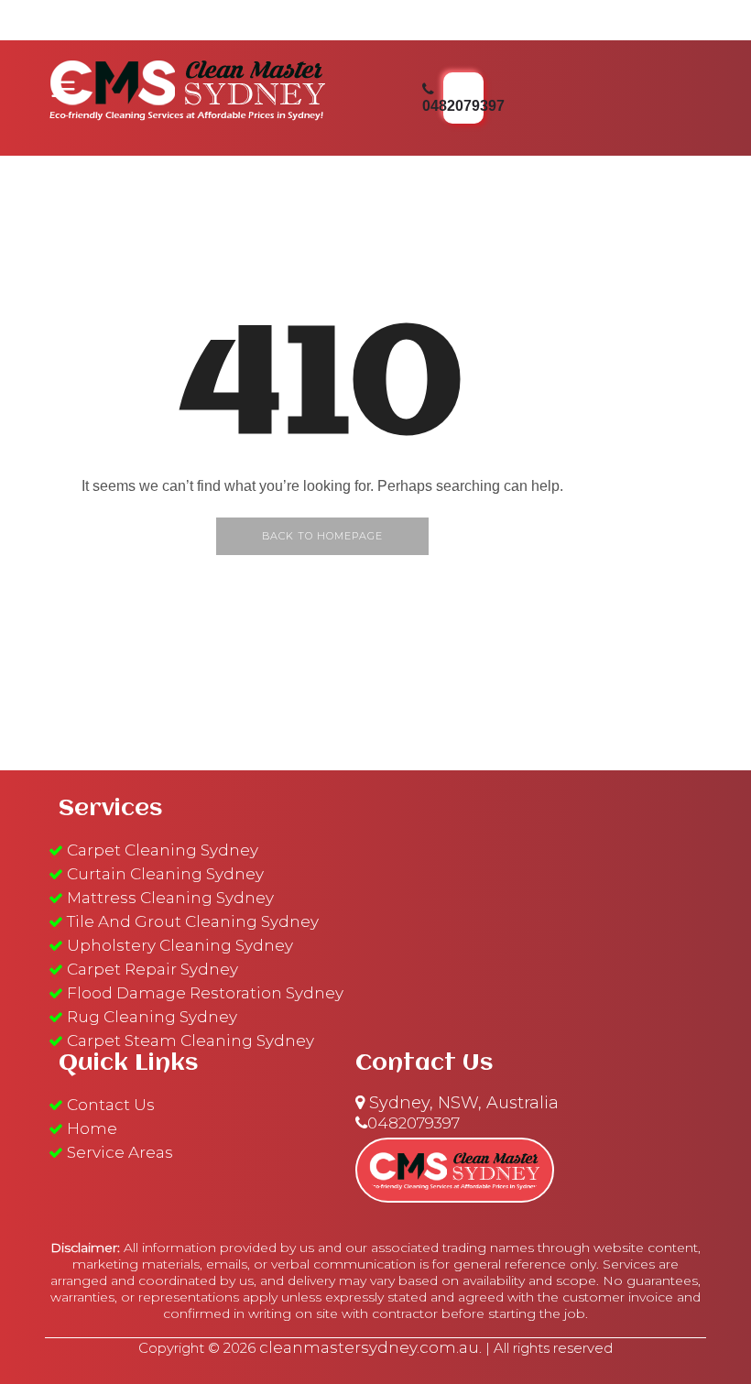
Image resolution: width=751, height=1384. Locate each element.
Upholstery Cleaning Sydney (180, 945)
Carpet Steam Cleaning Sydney (190, 1040)
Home (92, 1128)
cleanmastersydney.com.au (369, 1347)
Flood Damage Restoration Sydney (205, 993)
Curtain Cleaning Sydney (165, 874)
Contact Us (111, 1104)
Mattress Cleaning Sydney (170, 897)
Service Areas (120, 1152)
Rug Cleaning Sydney (152, 1017)
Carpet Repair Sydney (152, 969)
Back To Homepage (322, 535)
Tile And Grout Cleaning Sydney (193, 921)
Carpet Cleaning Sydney (162, 850)
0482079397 (413, 1123)
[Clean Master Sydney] (188, 87)
